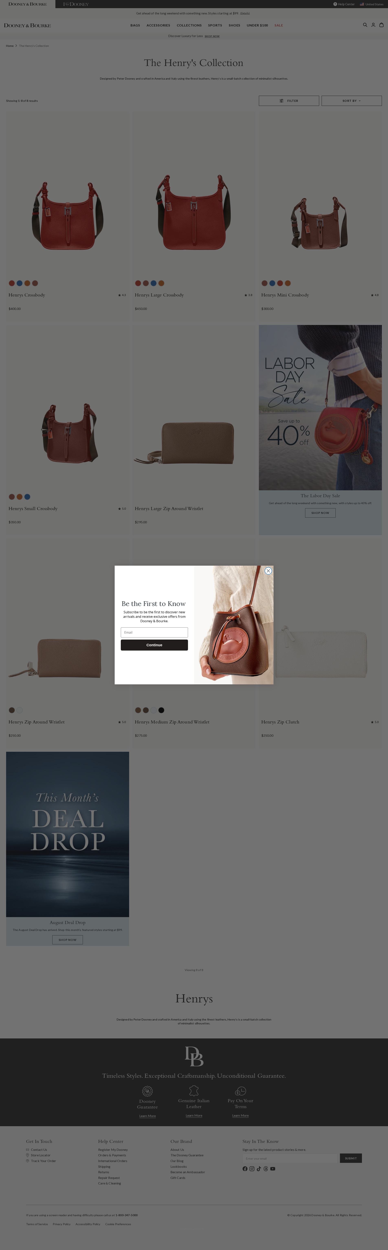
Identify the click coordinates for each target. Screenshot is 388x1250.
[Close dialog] (268, 570)
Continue (154, 645)
